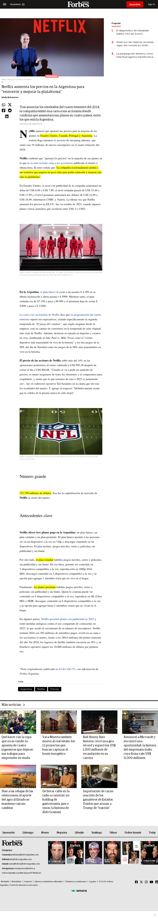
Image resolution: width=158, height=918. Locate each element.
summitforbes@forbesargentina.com (24, 864)
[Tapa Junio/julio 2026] (56, 852)
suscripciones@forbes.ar (24, 869)
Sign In (151, 4)
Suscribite (134, 4)
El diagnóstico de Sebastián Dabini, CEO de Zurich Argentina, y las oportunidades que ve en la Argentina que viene (134, 32)
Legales (92, 882)
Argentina (26, 689)
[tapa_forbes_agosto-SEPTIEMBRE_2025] (149, 852)
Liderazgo (28, 832)
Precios (54, 689)
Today (152, 832)
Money (45, 832)
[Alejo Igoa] (93, 852)
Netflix (41, 689)
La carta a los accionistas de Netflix (40, 314)
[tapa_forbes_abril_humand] (75, 852)
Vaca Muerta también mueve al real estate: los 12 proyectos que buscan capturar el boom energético (58, 745)
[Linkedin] (6, 116)
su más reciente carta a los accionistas (51, 163)
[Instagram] (146, 882)
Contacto (28, 882)
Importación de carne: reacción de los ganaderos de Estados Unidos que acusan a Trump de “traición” (98, 800)
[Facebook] (3, 111)
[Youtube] (151, 882)
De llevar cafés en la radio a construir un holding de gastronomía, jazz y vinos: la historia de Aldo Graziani (55, 802)
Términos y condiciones (75, 882)
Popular (116, 23)
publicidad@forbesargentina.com (25, 855)
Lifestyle (79, 832)
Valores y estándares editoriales (49, 882)
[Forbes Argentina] (79, 4)
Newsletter (16, 882)
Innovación (8, 832)
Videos (113, 832)
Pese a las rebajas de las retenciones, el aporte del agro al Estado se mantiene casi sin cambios (17, 800)
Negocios (62, 832)
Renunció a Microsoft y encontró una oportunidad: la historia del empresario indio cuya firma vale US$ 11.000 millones (140, 747)
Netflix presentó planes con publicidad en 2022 (67, 619)
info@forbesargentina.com (20, 859)
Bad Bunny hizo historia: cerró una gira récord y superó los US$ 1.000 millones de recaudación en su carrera (99, 747)
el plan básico (48, 292)
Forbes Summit (133, 832)
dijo (28, 383)
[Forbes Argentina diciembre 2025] (112, 852)
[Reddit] (10, 111)
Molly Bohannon (10, 97)
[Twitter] (10, 105)
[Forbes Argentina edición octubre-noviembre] (130, 852)
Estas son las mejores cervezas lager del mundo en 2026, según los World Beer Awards (135, 44)
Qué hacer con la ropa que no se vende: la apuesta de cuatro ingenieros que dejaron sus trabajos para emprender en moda (17, 747)
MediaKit (5, 882)
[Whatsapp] (3, 105)
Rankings (97, 832)
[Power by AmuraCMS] (79, 890)
